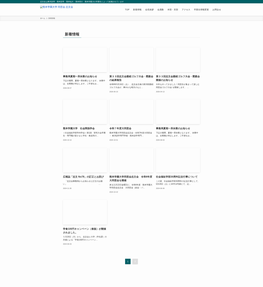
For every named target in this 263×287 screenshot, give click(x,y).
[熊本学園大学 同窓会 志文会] (56, 9)
